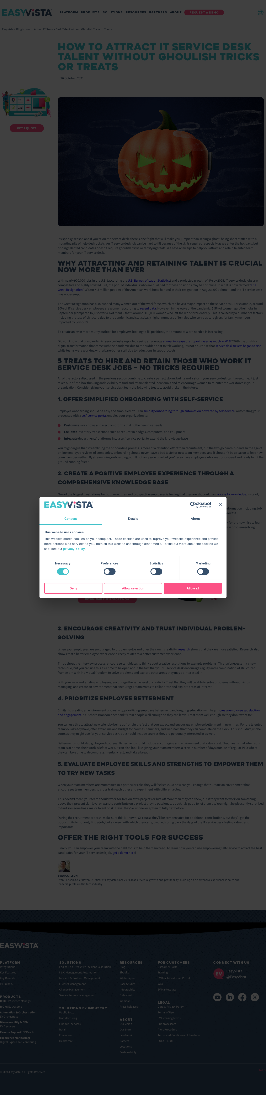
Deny (73, 588)
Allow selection (133, 588)
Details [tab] (133, 518)
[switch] (110, 571)
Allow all (193, 588)
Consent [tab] (70, 518)
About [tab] (195, 518)
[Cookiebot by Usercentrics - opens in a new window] (193, 505)
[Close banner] (220, 504)
